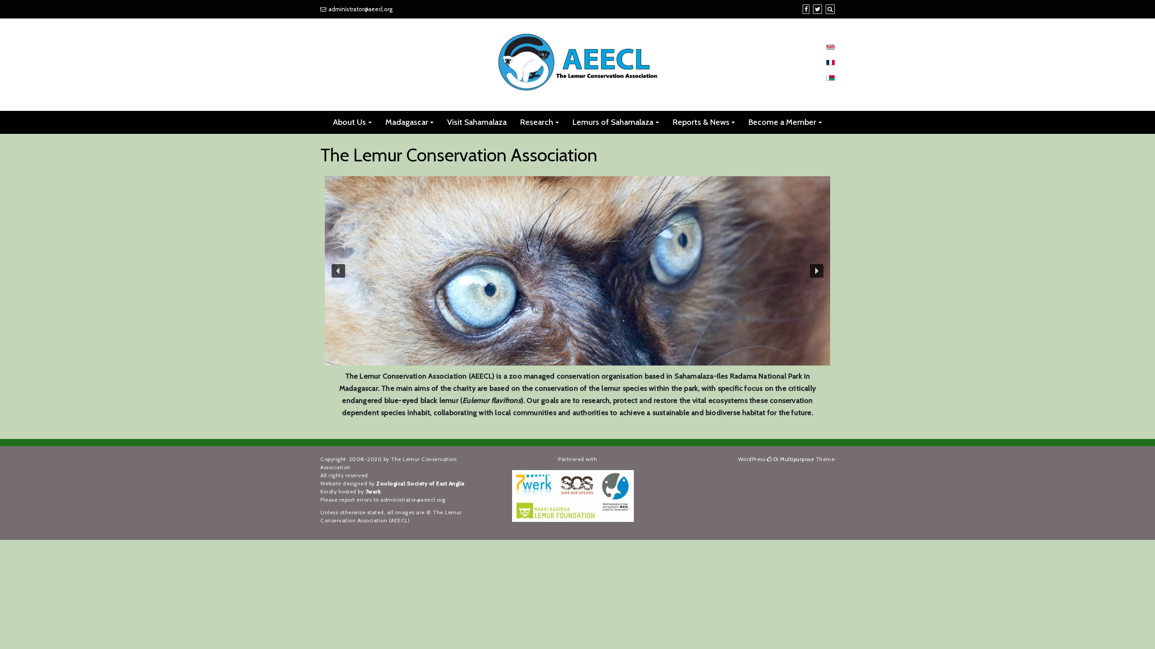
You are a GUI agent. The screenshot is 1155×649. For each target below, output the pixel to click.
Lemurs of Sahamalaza (613, 122)
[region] (577, 271)
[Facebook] (806, 9)
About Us (349, 122)
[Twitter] (817, 9)
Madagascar (406, 122)
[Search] (830, 9)
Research (536, 122)
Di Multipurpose (793, 459)
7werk (373, 491)
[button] (338, 271)
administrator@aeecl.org (360, 9)
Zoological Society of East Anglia (420, 483)
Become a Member (782, 122)
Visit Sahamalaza (477, 122)
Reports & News (701, 122)
